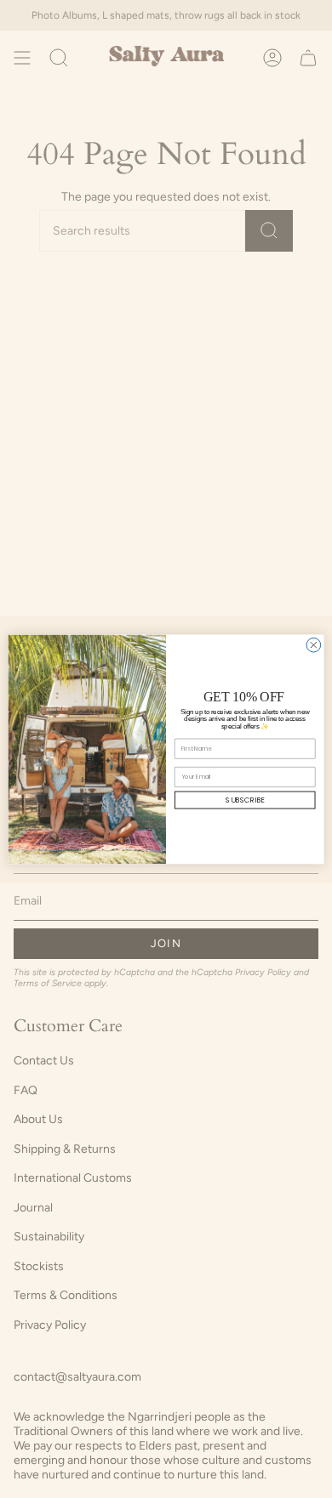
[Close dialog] (313, 645)
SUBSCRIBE (245, 800)
